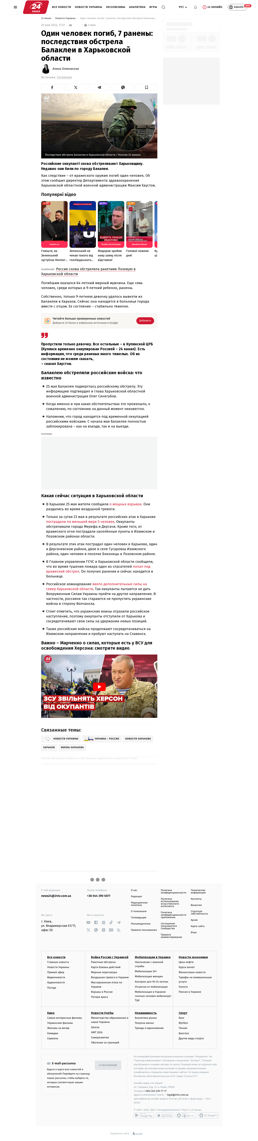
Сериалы (52, 1038)
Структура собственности (199, 912)
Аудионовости (56, 982)
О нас (134, 890)
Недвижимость (146, 1013)
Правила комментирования (171, 936)
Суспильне (64, 77)
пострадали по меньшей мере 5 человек (80, 522)
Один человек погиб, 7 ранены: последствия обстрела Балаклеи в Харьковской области (118, 18)
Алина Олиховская (66, 68)
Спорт (183, 1013)
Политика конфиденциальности (173, 891)
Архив (194, 920)
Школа (95, 1027)
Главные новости (58, 962)
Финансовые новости (192, 972)
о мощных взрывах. (126, 504)
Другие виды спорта (191, 1038)
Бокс (181, 1017)
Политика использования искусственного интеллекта (170, 903)
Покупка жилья (144, 1023)
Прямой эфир (55, 972)
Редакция (136, 896)
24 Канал (46, 18)
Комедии (52, 1033)
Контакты (196, 899)
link (88, 922)
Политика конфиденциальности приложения (173, 915)
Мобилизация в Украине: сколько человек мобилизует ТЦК (153, 996)
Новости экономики (193, 957)
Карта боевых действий (106, 967)
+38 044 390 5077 (98, 896)
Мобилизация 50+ (146, 971)
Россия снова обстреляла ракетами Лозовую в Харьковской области (88, 271)
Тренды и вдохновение (149, 1028)
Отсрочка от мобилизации (151, 986)
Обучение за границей (105, 1042)
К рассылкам (108, 1065)
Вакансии (196, 905)
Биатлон (184, 1033)
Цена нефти (186, 962)
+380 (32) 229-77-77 (155, 1091)
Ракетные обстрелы (103, 962)
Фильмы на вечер (58, 1028)
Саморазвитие (100, 1037)
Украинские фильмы (60, 1023)
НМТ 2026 (97, 1032)
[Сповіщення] (195, 7)
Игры (153, 7)
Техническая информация (198, 891)
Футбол (183, 1023)
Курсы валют (187, 967)
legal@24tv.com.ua (177, 1094)
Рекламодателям (140, 924)
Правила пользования (144, 930)
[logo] (36, 7)
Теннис (183, 1028)
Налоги (183, 986)
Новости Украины (88, 7)
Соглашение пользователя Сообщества (169, 926)
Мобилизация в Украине (153, 957)
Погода (51, 987)
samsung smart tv (208, 1115)
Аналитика (137, 7)
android (144, 1115)
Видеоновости (56, 977)
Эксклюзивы (115, 7)
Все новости (61, 7)
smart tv (186, 1115)
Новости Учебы (102, 1013)
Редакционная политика (139, 904)
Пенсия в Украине (190, 991)
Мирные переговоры (104, 972)
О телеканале (139, 911)
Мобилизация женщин (149, 976)
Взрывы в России (102, 991)
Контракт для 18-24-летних (151, 981)
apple (165, 1115)
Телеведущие (138, 917)
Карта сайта (198, 926)
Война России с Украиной (109, 957)
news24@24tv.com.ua (56, 896)
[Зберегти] (146, 87)
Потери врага (99, 997)
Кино (51, 1013)
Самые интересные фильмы (64, 1017)
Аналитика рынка (146, 1017)
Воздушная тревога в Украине (110, 977)
